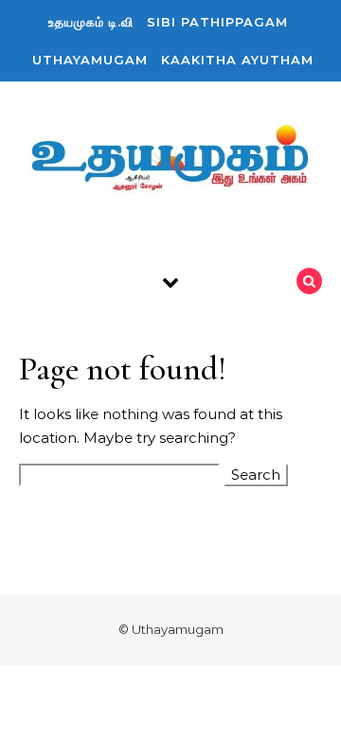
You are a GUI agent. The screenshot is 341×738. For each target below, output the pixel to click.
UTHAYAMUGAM (90, 59)
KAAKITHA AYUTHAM (237, 59)
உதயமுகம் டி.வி (91, 21)
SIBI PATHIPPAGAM (217, 21)
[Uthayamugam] (170, 161)
